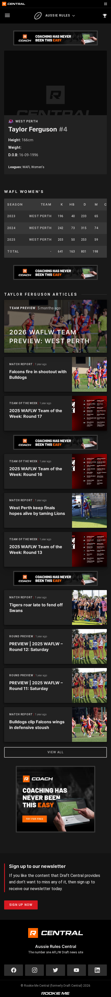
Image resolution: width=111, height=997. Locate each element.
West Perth (26, 121)
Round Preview (21, 636)
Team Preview (22, 308)
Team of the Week (23, 403)
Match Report (21, 364)
